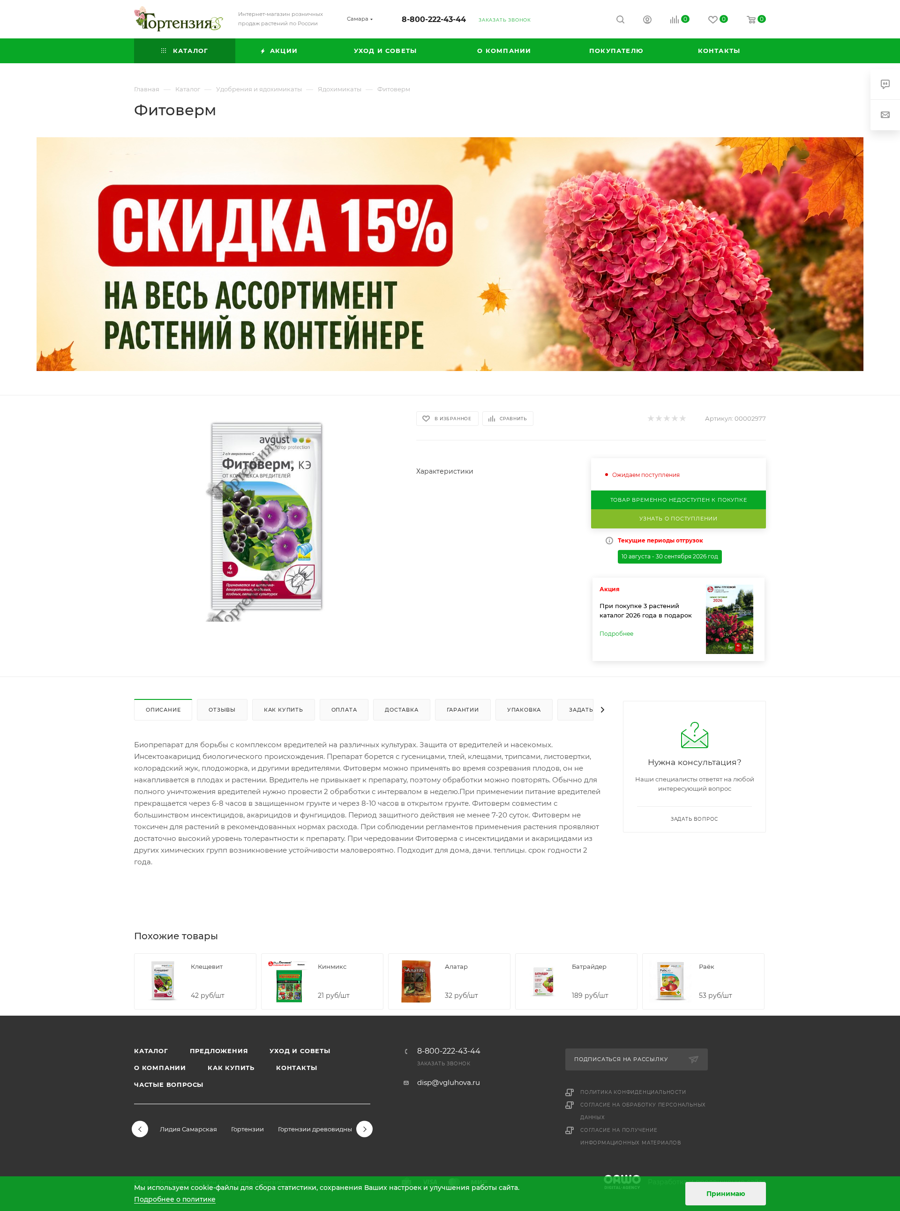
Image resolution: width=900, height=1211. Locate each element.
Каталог (151, 1051)
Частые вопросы (168, 1084)
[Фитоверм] (266, 516)
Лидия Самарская (188, 1129)
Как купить (231, 1067)
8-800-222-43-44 (434, 19)
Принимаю (725, 1193)
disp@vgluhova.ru (448, 1082)
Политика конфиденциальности (633, 1092)
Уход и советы (300, 1051)
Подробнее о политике (175, 1199)
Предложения (219, 1051)
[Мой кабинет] (647, 21)
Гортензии (247, 1129)
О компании (160, 1067)
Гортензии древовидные (317, 1129)
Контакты (296, 1067)
